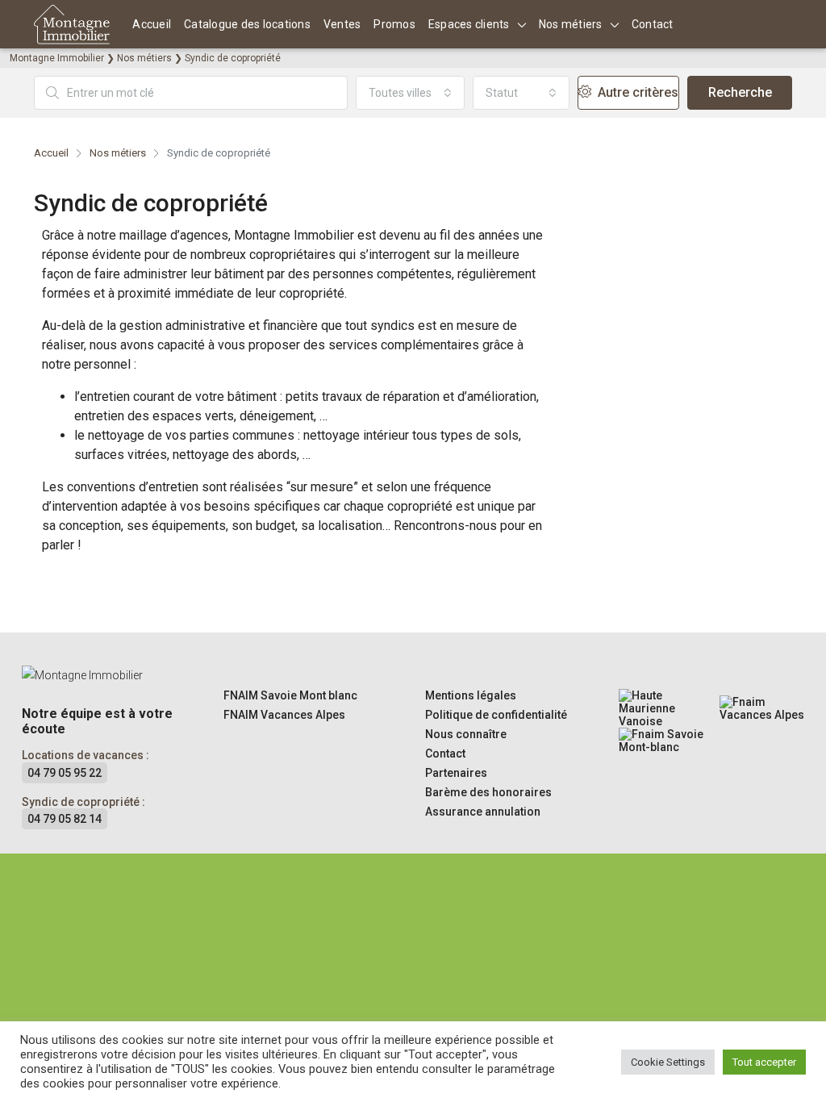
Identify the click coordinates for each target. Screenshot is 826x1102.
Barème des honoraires (488, 792)
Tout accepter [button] (764, 1062)
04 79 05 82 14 (64, 818)
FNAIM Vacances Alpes (284, 714)
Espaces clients (469, 24)
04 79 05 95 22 (64, 772)
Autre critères (636, 92)
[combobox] (410, 93)
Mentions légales (470, 695)
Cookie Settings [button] (668, 1062)
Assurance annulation (482, 811)
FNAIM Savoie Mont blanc (290, 695)
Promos (394, 24)
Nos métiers (571, 24)
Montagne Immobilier (57, 58)
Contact (653, 24)
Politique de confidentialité (496, 714)
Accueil (151, 24)
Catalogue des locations (247, 24)
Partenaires (456, 772)
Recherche (740, 92)
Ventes (342, 24)
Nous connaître (466, 734)
